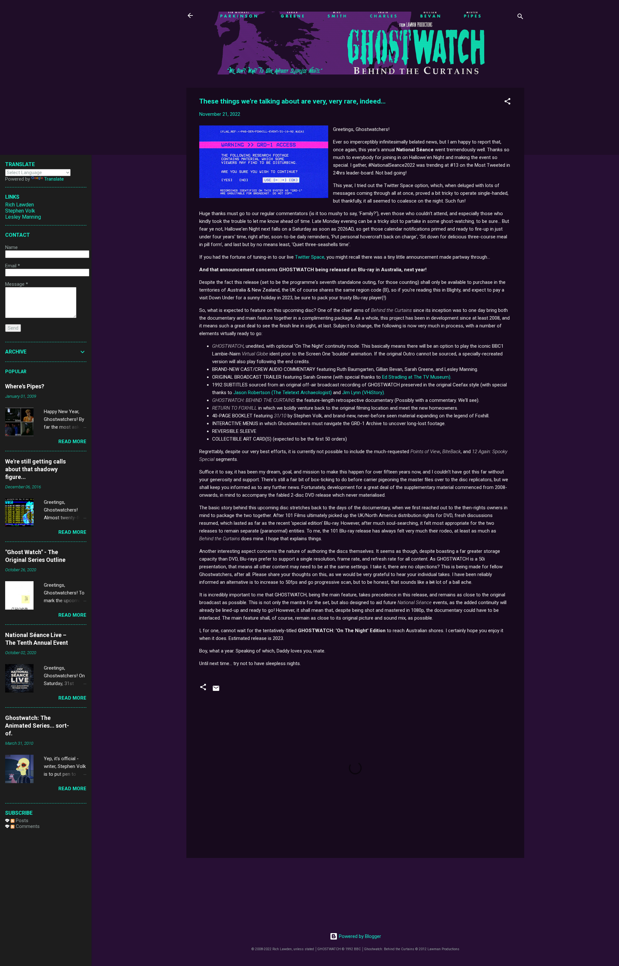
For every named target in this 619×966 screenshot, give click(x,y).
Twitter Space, (310, 257)
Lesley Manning (23, 217)
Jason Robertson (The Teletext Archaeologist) (282, 392)
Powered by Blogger (359, 936)
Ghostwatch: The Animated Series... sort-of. (37, 725)
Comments (27, 826)
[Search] (520, 17)
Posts (21, 820)
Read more (72, 441)
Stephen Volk (20, 211)
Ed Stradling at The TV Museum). (416, 377)
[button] (507, 102)
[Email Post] (216, 690)
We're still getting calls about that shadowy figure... (35, 469)
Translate (54, 179)
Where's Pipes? (24, 386)
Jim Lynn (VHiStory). (363, 392)
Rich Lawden (19, 205)
